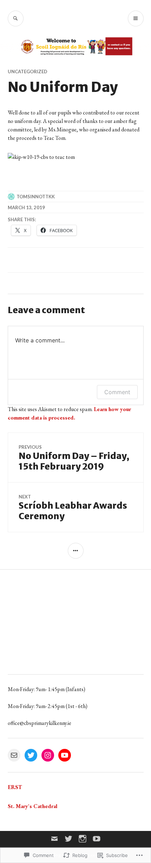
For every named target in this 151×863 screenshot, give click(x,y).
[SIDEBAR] (76, 551)
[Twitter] (31, 755)
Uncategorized (27, 71)
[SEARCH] (16, 18)
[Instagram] (47, 755)
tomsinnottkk (36, 196)
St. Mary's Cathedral (32, 806)
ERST (15, 787)
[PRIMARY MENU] (136, 18)
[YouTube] (64, 755)
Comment (117, 392)
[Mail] (14, 755)
